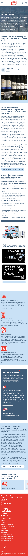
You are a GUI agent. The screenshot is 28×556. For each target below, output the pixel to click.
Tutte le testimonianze (10, 382)
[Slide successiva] (24, 417)
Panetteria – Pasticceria (7, 526)
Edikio (15, 553)
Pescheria (3, 528)
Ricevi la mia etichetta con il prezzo (13, 466)
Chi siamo (4, 543)
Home (2, 12)
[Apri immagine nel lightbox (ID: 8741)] (14, 87)
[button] (4, 97)
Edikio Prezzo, (7, 43)
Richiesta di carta (6, 545)
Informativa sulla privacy (13, 551)
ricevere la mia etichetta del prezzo (13, 169)
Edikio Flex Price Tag (6, 540)
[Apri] (2, 3)
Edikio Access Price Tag (7, 536)
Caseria (3, 520)
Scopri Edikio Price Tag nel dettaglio (13, 221)
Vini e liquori (4, 532)
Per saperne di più (8, 405)
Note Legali (3, 551)
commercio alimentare (9, 137)
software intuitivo (9, 194)
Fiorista (3, 522)
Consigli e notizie (6, 547)
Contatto (3, 549)
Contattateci (7, 503)
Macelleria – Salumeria (7, 524)
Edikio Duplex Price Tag (7, 538)
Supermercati (4, 530)
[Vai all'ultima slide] (21, 417)
